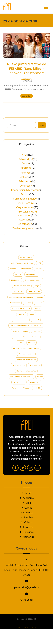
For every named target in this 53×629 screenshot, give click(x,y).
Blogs (37, 286)
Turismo (15, 388)
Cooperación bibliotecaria (25, 190)
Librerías (36, 331)
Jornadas (28, 532)
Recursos (24, 219)
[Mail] (37, 468)
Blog (28, 502)
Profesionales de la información (26, 348)
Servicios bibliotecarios (26, 371)
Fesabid (25, 194)
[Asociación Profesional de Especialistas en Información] (7, 7)
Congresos (26, 185)
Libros (16, 337)
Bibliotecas (25, 181)
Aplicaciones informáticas (20, 269)
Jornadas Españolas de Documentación (26, 325)
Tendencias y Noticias (24, 228)
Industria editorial (21, 320)
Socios (40, 377)
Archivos (25, 172)
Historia (21, 314)
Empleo (28, 517)
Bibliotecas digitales (33, 280)
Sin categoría (25, 223)
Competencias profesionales (21, 297)
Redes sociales (19, 365)
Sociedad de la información (21, 377)
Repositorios (35, 365)
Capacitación (18, 291)
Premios (31, 342)
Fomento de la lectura (21, 308)
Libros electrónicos (31, 337)
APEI (24, 154)
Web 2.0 (37, 388)
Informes (26, 167)
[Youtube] (30, 468)
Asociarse (28, 497)
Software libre (19, 382)
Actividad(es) (25, 159)
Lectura (16, 331)
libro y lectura (26, 203)
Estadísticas (15, 303)
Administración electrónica (22, 263)
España (40, 297)
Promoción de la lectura (26, 360)
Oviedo (21, 342)
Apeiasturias (27, 79)
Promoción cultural (26, 354)
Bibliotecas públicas (22, 286)
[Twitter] (23, 468)
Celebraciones (34, 291)
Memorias (28, 536)
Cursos (25, 163)
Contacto (28, 512)
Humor (32, 314)
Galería (28, 522)
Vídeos (26, 388)
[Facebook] (15, 468)
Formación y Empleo (25, 198)
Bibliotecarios (31, 274)
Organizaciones (25, 207)
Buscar (42, 125)
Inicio (28, 493)
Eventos (28, 303)
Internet (36, 320)
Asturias (24, 177)
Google (37, 308)
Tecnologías (34, 382)
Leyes (25, 331)
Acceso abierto (26, 257)
